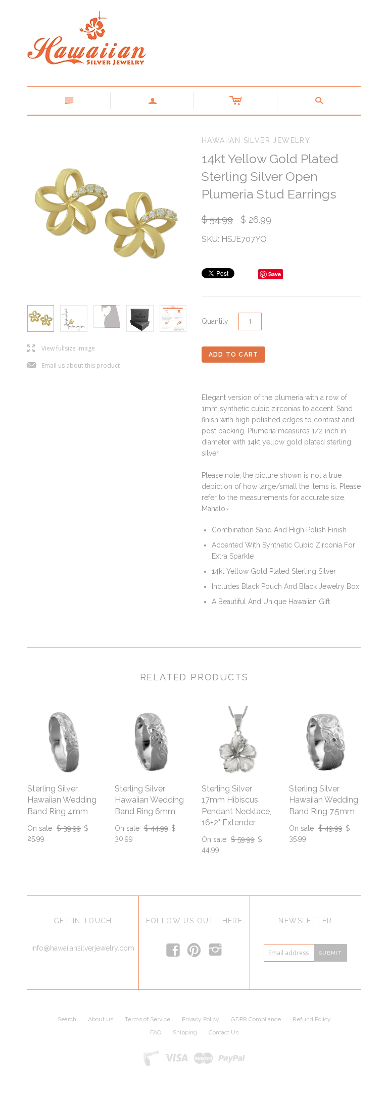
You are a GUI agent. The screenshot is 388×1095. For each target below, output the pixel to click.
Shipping (185, 1032)
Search (67, 1019)
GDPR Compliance (256, 1019)
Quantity (215, 321)
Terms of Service (147, 1019)
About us (100, 1019)
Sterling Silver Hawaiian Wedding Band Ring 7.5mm (323, 800)
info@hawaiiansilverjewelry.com (82, 948)
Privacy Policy (200, 1019)
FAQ (155, 1032)
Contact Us (223, 1032)
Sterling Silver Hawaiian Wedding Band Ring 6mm (149, 800)
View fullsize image (61, 348)
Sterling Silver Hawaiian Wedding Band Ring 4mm (61, 800)
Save (274, 274)
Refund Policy (312, 1019)
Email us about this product (73, 366)
